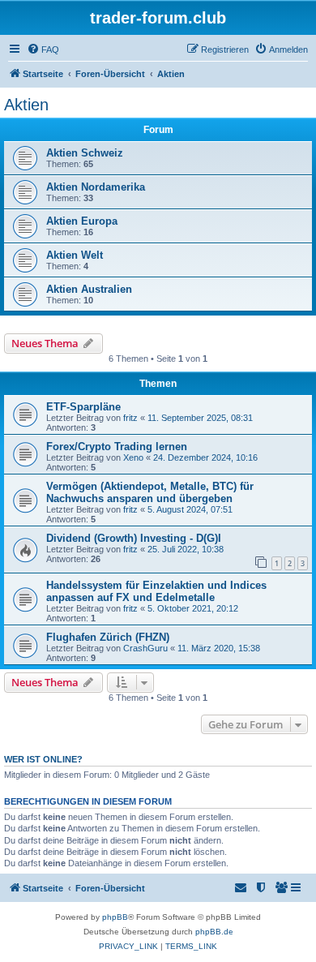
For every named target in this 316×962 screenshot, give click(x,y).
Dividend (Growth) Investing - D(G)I (133, 538)
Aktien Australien (89, 289)
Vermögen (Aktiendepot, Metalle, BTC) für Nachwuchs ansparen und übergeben (150, 492)
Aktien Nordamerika (95, 187)
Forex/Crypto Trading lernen (116, 446)
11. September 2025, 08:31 (200, 418)
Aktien (26, 105)
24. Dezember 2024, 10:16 (205, 457)
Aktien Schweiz (84, 153)
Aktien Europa (81, 221)
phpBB (115, 917)
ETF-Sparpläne (83, 407)
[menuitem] (43, 49)
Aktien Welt (74, 255)
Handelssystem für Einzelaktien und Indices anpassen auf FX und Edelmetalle (156, 591)
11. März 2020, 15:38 (218, 648)
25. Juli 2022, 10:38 (185, 549)
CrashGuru (145, 648)
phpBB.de (214, 931)
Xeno (133, 457)
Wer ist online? (43, 759)
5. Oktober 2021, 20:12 (192, 608)
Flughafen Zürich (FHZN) (107, 637)
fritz (130, 418)
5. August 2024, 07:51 (190, 509)
